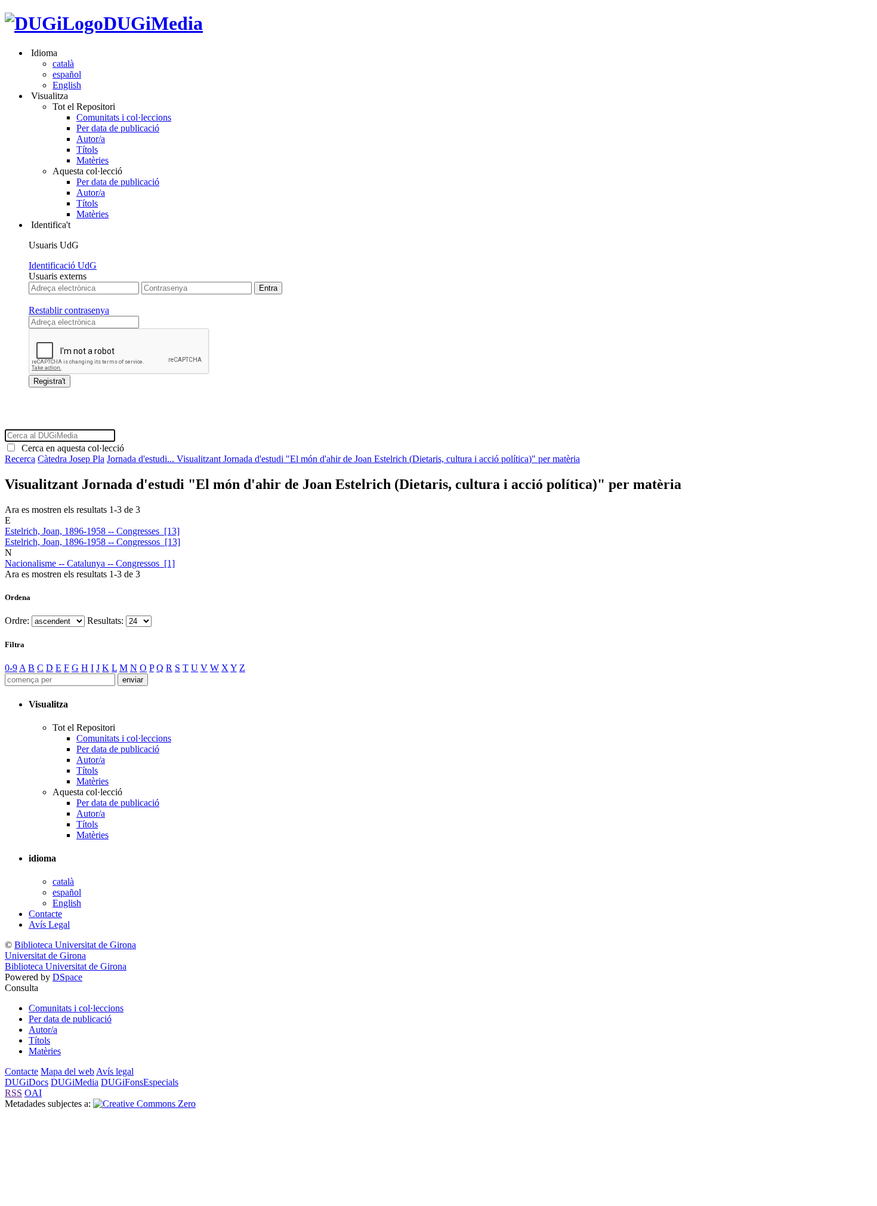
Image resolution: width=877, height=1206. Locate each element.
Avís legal (115, 1071)
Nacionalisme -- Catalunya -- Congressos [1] (90, 563)
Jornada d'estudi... (142, 459)
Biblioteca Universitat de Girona (75, 945)
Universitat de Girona (45, 955)
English (67, 85)
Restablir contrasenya (69, 310)
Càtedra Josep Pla (71, 459)
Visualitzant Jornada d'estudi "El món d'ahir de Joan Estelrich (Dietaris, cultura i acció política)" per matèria (378, 459)
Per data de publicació (117, 128)
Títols (87, 149)
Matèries (92, 160)
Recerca (20, 459)
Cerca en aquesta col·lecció (70, 448)
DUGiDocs (26, 1082)
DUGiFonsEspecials (139, 1082)
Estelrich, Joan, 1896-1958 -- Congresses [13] (92, 531)
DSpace (67, 977)
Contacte (45, 914)
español (67, 74)
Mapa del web (67, 1071)
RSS (13, 1093)
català (63, 64)
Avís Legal (49, 924)
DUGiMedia (153, 23)
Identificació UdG (63, 265)
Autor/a (90, 139)
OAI (33, 1093)
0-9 (11, 668)
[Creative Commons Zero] (144, 1104)
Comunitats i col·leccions (123, 117)
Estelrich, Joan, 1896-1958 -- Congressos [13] (92, 542)
